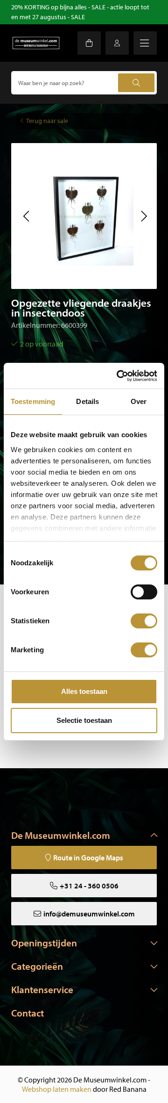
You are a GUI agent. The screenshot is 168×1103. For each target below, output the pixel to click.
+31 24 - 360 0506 (89, 885)
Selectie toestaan (84, 720)
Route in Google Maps (88, 857)
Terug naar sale (47, 120)
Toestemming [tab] (33, 401)
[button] (26, 216)
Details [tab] (87, 401)
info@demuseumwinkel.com (89, 913)
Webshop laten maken (56, 1089)
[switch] (144, 591)
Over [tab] (139, 401)
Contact (27, 1013)
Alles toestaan (84, 691)
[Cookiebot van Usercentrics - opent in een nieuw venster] (118, 376)
